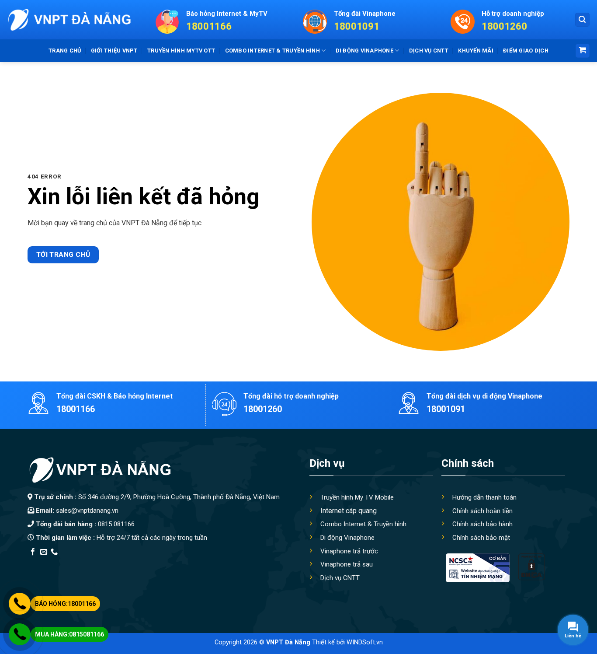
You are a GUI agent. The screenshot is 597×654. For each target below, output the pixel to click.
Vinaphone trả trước (349, 551)
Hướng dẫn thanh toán (484, 497)
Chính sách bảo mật (481, 538)
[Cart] (583, 51)
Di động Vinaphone (364, 50)
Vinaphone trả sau (346, 564)
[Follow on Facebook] (32, 552)
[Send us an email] (43, 552)
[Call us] (54, 552)
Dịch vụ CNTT (428, 50)
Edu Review (45, 563)
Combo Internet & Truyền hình (363, 524)
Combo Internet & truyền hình (272, 50)
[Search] (582, 20)
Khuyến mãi (475, 50)
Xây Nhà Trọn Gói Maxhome (193, 563)
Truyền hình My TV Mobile (357, 497)
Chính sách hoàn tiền (482, 511)
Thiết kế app (83, 563)
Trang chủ (65, 50)
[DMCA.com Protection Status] (531, 567)
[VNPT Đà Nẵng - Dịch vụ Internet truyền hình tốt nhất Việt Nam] (69, 19)
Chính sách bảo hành (482, 524)
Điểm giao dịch (525, 50)
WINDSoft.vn (365, 642)
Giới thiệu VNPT (114, 50)
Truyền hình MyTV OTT (181, 50)
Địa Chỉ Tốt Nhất (126, 563)
